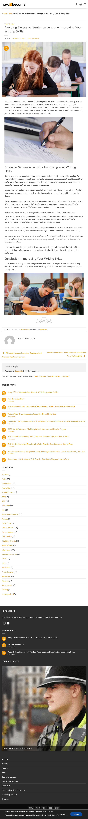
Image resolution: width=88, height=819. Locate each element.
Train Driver (6, 483)
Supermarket (7, 585)
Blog (10, 13)
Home (4, 13)
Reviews (5, 799)
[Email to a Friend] (46, 321)
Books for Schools (9, 777)
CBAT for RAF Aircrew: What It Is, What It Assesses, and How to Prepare (37, 429)
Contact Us (6, 785)
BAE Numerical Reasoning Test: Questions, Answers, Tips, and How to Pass (38, 436)
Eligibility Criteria (9, 541)
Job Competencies (9, 554)
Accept (76, 814)
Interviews (6, 550)
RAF (3, 501)
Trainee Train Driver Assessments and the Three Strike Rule (32, 414)
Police (4, 479)
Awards (5, 519)
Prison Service (7, 572)
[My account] (76, 4)
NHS (3, 563)
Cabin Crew (6, 523)
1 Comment (12, 401)
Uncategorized (8, 594)
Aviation (5, 474)
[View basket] (80, 4)
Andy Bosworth (33, 38)
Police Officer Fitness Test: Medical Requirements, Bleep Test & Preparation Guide (41, 406)
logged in (19, 371)
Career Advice (7, 527)
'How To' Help (9, 24)
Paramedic (6, 567)
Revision (5, 581)
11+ (3, 510)
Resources (6, 576)
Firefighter (6, 488)
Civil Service (7, 536)
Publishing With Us (9, 794)
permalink (43, 329)
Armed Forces (7, 492)
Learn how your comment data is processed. (52, 376)
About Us (5, 759)
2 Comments (15, 409)
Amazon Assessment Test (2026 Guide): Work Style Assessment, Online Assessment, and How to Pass (46, 452)
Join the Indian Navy (16, 399)
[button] (85, 4)
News (4, 558)
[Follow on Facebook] (4, 623)
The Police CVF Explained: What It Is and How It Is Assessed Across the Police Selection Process (46, 421)
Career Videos (7, 532)
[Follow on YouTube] (8, 623)
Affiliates (5, 763)
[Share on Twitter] (42, 321)
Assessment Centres (10, 514)
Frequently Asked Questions (13, 790)
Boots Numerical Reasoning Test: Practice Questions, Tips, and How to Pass (38, 459)
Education (6, 505)
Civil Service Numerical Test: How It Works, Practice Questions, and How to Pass (40, 444)
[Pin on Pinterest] (50, 321)
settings (62, 814)
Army (4, 496)
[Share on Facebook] (38, 321)
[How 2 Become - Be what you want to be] (13, 4)
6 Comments (14, 439)
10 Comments (15, 416)
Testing (5, 589)
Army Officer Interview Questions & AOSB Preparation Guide (33, 392)
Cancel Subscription (10, 781)
